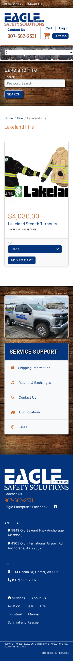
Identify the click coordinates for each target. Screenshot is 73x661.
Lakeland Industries (22, 229)
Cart (48, 28)
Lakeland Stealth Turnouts (32, 223)
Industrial (15, 614)
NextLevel (63, 653)
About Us (35, 4)
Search (9, 77)
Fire (20, 118)
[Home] (25, 15)
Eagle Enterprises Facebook (25, 507)
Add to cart (22, 260)
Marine (33, 614)
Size (10, 243)
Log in (64, 28)
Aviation (14, 606)
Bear (30, 606)
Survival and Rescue (23, 622)
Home (8, 118)
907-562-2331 (22, 36)
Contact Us (16, 30)
